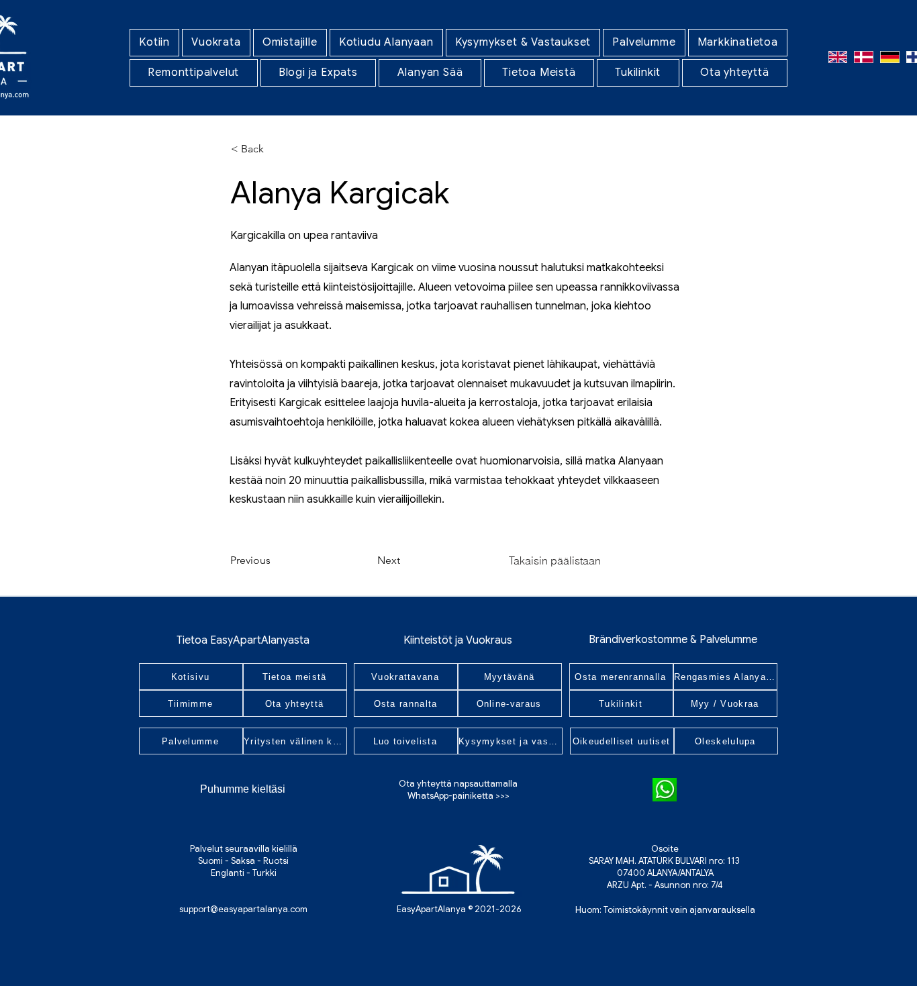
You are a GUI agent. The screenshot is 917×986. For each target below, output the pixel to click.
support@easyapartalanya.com (243, 909)
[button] (216, 42)
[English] (838, 56)
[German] (890, 56)
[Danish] (864, 56)
